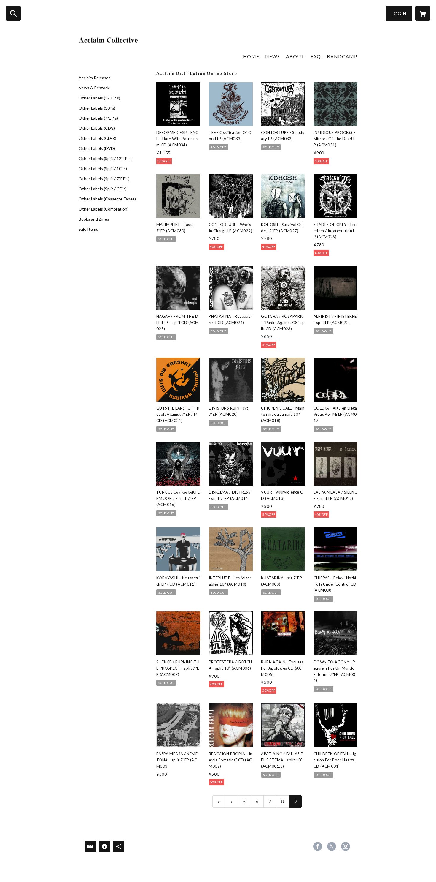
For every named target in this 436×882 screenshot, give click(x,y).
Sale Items (88, 229)
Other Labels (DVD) (97, 148)
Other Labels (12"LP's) (99, 98)
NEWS (272, 56)
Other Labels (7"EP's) (98, 118)
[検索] (13, 13)
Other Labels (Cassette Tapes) (107, 199)
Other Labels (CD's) (97, 128)
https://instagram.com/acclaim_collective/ (345, 846)
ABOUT (295, 56)
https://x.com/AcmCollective (331, 846)
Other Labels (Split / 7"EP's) (104, 179)
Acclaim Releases (95, 78)
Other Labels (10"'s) (97, 108)
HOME (251, 56)
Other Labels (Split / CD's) (103, 189)
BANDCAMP (342, 56)
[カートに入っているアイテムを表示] (422, 13)
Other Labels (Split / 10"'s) (103, 169)
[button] (399, 13)
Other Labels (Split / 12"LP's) (105, 159)
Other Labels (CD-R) (97, 138)
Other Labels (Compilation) (103, 209)
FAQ (316, 56)
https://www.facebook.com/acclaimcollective (317, 846)
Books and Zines (94, 219)
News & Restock (94, 88)
